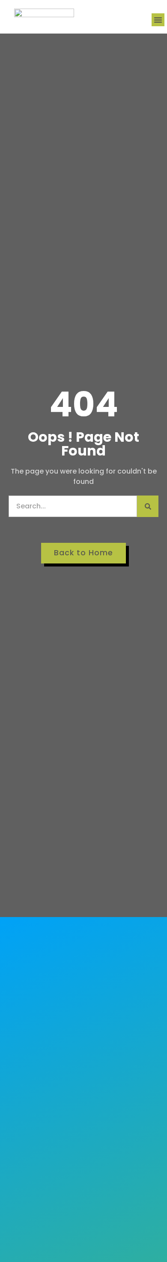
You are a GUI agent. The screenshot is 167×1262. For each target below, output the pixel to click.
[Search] (147, 506)
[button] (158, 19)
